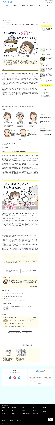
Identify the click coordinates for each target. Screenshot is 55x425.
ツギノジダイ (34, 410)
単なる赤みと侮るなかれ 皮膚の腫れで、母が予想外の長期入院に (13, 296)
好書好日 (23, 410)
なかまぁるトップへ (27, 332)
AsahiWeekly (44, 411)
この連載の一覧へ (34, 317)
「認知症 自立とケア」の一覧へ (14, 332)
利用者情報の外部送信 (13, 419)
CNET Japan (14, 407)
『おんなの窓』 (6, 298)
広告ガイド (11, 420)
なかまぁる (24, 411)
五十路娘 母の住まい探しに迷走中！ (7, 22)
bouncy (13, 413)
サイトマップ (12, 417)
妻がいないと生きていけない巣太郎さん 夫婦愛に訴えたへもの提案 (13, 293)
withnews (3, 413)
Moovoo (3, 411)
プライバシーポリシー (5, 419)
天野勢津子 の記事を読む (33, 286)
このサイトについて (40, 383)
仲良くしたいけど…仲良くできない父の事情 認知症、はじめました (13, 294)
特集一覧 (48, 5)
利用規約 (18, 419)
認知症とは (46, 26)
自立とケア (15, 5)
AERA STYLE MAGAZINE (25, 413)
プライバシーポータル (27, 417)
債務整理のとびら (15, 414)
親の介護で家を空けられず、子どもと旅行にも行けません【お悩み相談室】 (14, 300)
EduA (3, 410)
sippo (23, 407)
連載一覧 (40, 5)
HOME (7, 5)
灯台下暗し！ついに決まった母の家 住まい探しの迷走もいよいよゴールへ (14, 323)
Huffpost (13, 410)
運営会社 (3, 420)
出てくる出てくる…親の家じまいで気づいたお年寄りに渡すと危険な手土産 (29, 271)
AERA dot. (13, 411)
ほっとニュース (32, 5)
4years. (34, 407)
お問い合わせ (19, 420)
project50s (4, 357)
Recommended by (46, 134)
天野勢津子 (12, 279)
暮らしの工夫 (23, 5)
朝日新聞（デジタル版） (5, 407)
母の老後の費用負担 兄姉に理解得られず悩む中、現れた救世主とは (11, 271)
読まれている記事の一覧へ (46, 85)
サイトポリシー (19, 417)
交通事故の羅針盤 (35, 413)
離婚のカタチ (4, 414)
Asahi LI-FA (34, 411)
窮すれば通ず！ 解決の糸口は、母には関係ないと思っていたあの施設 (14, 326)
